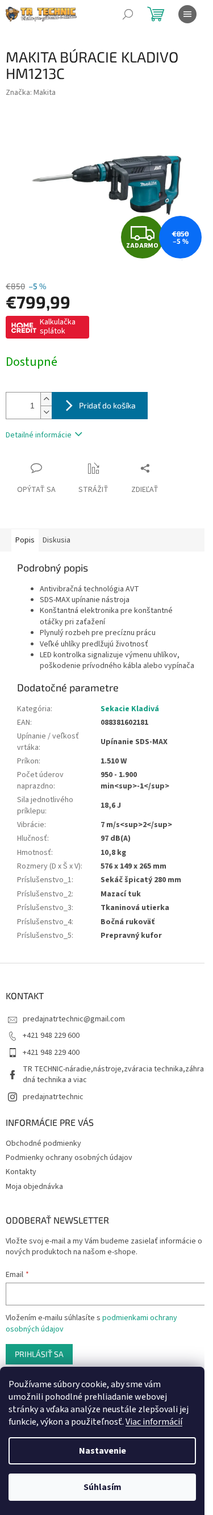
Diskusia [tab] (56, 540)
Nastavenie (102, 1451)
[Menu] (187, 14)
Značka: (31, 92)
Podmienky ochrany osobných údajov (69, 1157)
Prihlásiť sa (39, 1354)
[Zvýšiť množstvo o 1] (46, 399)
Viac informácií (154, 1422)
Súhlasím (102, 1487)
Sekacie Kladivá (130, 709)
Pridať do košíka (107, 405)
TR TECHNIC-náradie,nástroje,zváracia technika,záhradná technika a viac (113, 1074)
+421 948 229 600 (51, 1035)
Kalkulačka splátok (58, 326)
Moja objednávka (34, 1186)
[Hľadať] (127, 14)
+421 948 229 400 (51, 1052)
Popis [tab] (25, 540)
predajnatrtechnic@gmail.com (74, 1019)
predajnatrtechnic (53, 1097)
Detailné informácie (39, 435)
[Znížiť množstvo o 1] (46, 412)
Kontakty (21, 1172)
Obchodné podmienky (43, 1143)
